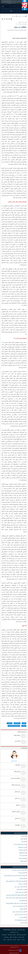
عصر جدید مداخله (16, 785)
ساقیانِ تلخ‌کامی (23, 878)
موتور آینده (17, 825)
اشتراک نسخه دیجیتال (7, 1)
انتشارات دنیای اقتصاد (12, 935)
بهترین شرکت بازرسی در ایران (20, 887)
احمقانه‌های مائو (22, 901)
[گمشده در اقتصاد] (23, 813)
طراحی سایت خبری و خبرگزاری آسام (13, 950)
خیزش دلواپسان (23, 861)
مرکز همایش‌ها (4, 935)
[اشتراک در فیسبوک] (5, 19)
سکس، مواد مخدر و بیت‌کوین (20, 914)
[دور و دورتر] (23, 793)
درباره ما (15, 1)
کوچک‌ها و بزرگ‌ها (22, 858)
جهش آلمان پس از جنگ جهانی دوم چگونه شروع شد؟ (16, 903)
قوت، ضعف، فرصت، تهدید (20, 892)
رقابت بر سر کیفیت (22, 884)
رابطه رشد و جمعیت (15, 778)
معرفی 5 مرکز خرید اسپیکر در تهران (19, 912)
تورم (24, 723)
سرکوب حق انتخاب (22, 850)
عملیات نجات (17, 735)
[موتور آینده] (23, 826)
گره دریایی (17, 818)
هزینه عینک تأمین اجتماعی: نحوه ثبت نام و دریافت (16, 898)
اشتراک (12, 1)
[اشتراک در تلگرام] (2, 19)
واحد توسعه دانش (21, 937)
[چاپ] (9, 19)
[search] (3, 7)
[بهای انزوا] (23, 766)
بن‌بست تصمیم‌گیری (22, 847)
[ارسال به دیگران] (11, 19)
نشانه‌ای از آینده (23, 855)
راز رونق (18, 805)
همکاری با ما (14, 937)
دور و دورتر (17, 792)
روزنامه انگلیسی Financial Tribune (9, 930)
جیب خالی (17, 798)
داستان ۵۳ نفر (23, 923)
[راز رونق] (23, 806)
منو (11, 11)
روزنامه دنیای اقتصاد (21, 930)
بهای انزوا (18, 765)
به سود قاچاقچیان (22, 853)
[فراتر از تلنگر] (23, 773)
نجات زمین (17, 741)
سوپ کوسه (23, 842)
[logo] (24, 5)
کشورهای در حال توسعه (14, 726)
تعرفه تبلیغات (6, 937)
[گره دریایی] (23, 819)
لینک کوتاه (14, 16)
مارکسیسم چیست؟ (22, 873)
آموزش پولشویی (23, 909)
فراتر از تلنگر (17, 772)
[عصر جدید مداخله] (23, 786)
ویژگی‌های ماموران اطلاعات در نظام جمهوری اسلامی (16, 881)
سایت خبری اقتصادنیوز (14, 932)
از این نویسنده (24, 748)
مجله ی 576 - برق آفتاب (22, 22)
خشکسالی (17, 723)
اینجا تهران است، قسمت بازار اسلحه (19, 870)
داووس (9, 723)
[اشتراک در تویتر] (7, 19)
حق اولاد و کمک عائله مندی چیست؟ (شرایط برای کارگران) (15, 875)
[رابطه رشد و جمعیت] (23, 779)
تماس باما (19, 1)
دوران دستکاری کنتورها (21, 889)
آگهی (11, 937)
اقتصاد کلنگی (23, 839)
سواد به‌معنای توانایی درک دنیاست (19, 906)
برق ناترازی (23, 836)
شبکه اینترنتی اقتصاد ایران (21, 935)
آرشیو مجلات (9, 939)
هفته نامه (23, 939)
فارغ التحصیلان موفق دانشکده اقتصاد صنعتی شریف (16, 895)
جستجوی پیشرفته (9, 3)
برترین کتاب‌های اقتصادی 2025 (20, 844)
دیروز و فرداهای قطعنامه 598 (20, 920)
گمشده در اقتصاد (16, 812)
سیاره (24, 726)
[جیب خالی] (23, 799)
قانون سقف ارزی (22, 917)
